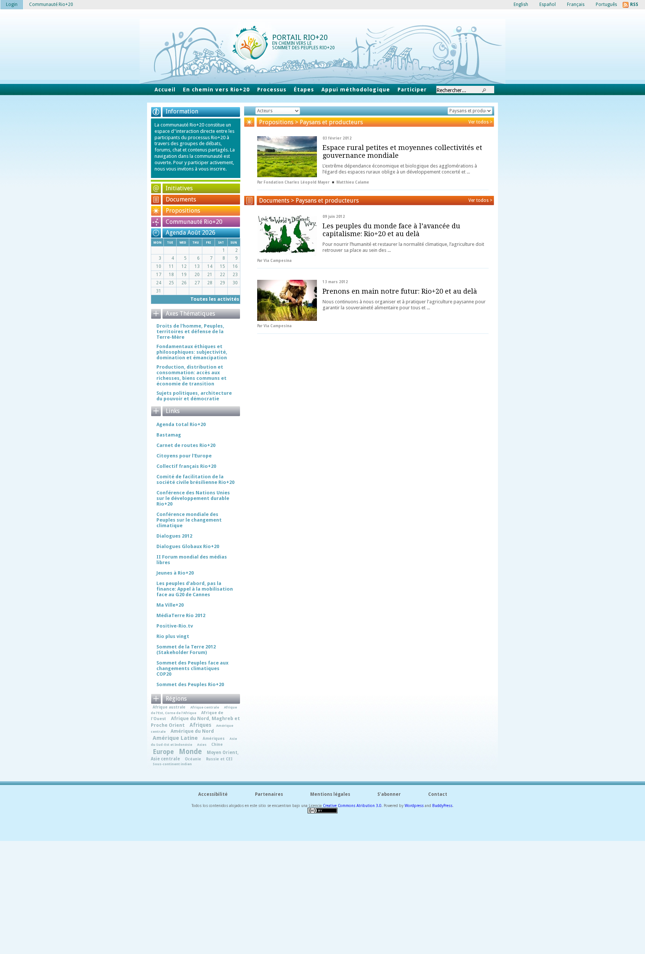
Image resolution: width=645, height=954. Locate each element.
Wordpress (414, 806)
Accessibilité (213, 794)
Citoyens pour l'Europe (184, 456)
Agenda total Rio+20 (181, 424)
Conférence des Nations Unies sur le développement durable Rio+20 (193, 498)
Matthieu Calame (352, 182)
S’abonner (389, 794)
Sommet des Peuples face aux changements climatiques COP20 (192, 668)
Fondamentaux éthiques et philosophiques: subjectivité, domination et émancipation (191, 352)
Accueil (165, 90)
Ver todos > (480, 122)
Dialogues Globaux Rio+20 (187, 546)
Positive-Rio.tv (174, 626)
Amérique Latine (175, 738)
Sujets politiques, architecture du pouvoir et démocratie (194, 395)
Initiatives (179, 188)
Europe (163, 752)
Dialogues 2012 (174, 536)
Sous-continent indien (172, 764)
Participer (412, 90)
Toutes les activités (214, 299)
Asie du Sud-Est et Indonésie (194, 741)
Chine (217, 744)
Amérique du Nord (192, 731)
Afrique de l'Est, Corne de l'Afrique (194, 709)
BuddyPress (442, 806)
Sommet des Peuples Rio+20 (190, 684)
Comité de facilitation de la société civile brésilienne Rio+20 (195, 479)
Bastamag (168, 435)
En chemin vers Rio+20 (216, 90)
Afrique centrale (204, 707)
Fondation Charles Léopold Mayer (297, 182)
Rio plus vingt (172, 636)
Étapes (304, 90)
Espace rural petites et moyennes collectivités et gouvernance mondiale (402, 151)
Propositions (183, 210)
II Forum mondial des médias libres (191, 559)
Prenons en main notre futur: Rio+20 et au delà (399, 291)
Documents (181, 199)
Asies (201, 744)
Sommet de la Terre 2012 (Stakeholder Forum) (186, 649)
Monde (190, 752)
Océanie (193, 759)
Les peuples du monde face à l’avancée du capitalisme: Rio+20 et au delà (391, 230)
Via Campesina (278, 261)
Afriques (200, 725)
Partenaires (269, 794)
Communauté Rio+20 (194, 221)
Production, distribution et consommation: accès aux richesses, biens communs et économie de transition (191, 375)
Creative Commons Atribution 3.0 (352, 806)
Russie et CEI (219, 759)
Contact (437, 794)
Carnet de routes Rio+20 (185, 445)
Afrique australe (169, 707)
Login (12, 4)
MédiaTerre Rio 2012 (180, 615)
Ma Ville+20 (170, 605)
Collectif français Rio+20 (186, 466)
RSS (634, 4)
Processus (271, 90)
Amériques (214, 738)
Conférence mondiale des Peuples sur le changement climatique (189, 520)
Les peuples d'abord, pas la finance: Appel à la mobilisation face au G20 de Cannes (194, 589)
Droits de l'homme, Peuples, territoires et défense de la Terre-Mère (190, 331)
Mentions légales (330, 794)
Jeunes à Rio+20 (175, 573)
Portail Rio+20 (300, 37)
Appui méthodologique (355, 90)
